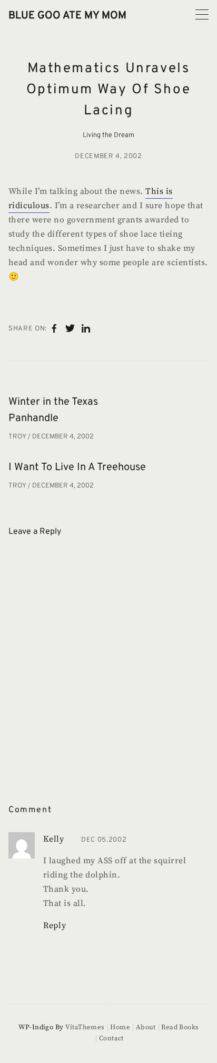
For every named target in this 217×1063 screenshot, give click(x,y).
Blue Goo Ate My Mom (67, 16)
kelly (53, 839)
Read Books (180, 1027)
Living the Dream (108, 135)
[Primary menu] (202, 14)
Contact (111, 1038)
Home (120, 1027)
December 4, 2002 (108, 156)
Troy (18, 437)
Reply (54, 925)
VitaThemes (85, 1027)
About (146, 1027)
